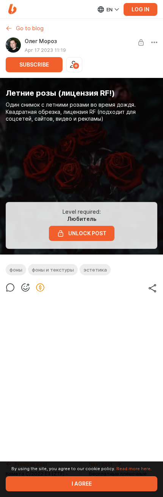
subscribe (34, 65)
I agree (82, 484)
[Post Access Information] (141, 42)
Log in (140, 9)
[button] (12, 9)
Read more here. (134, 468)
